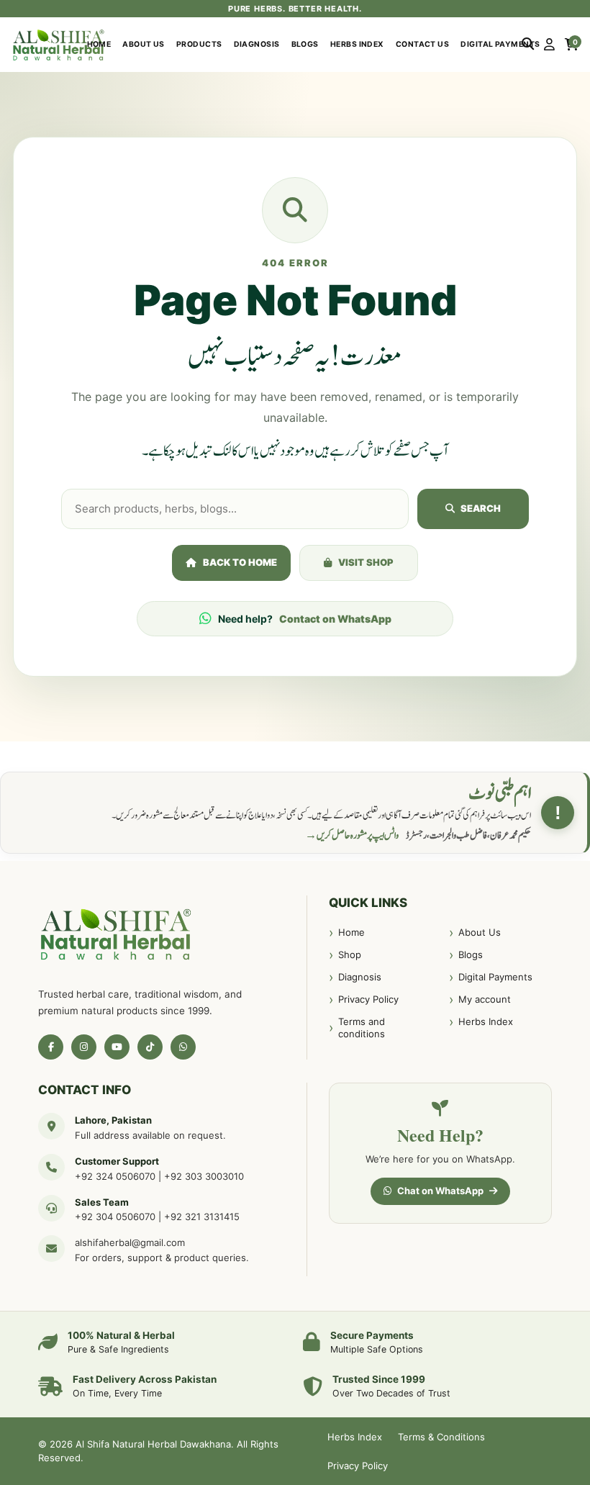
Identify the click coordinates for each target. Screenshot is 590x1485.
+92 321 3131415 (202, 1216)
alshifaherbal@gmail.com (130, 1242)
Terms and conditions (361, 1028)
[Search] (528, 44)
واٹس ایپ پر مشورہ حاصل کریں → (352, 836)
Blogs (305, 44)
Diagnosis (257, 44)
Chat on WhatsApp (440, 1190)
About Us (143, 44)
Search (480, 508)
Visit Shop (366, 562)
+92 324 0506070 (115, 1176)
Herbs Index (357, 44)
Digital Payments (500, 44)
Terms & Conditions (441, 1437)
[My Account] (549, 44)
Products (199, 44)
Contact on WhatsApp (335, 619)
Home (99, 44)
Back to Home (240, 562)
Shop (349, 954)
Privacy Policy (368, 999)
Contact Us (423, 44)
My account (484, 999)
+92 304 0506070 (115, 1216)
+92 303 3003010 (204, 1176)
